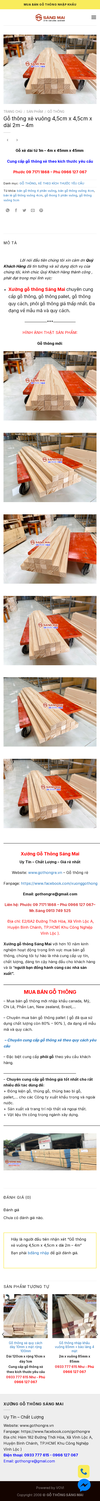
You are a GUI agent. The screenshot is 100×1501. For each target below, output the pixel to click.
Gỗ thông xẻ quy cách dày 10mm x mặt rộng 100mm (25, 1347)
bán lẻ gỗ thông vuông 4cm (23, 195)
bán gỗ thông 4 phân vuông (36, 190)
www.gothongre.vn (45, 872)
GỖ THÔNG (55, 111)
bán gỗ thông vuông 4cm (76, 190)
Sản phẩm (35, 111)
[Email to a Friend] (33, 210)
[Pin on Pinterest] (41, 210)
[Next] (96, 1344)
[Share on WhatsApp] (8, 210)
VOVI (60, 1488)
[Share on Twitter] (24, 210)
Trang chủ (12, 111)
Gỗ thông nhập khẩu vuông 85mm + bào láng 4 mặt (74, 1347)
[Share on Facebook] (16, 210)
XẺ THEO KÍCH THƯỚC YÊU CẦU (61, 183)
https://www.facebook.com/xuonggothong (60, 883)
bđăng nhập (38, 1253)
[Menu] (94, 17)
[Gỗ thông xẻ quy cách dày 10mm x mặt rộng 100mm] (25, 1316)
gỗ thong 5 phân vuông (60, 195)
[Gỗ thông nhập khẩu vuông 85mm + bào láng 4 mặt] (74, 1316)
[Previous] (3, 1344)
